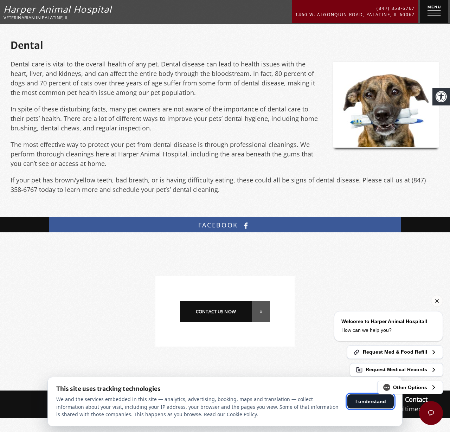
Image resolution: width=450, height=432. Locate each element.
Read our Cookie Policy (230, 414)
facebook (219, 225)
